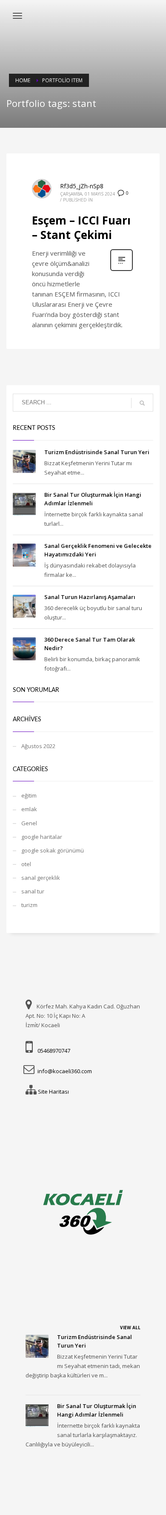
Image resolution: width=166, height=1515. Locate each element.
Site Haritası (53, 1091)
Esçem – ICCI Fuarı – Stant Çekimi (81, 227)
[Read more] (121, 270)
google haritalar (41, 837)
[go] (142, 403)
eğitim (29, 795)
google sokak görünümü (52, 850)
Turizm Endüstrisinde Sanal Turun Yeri (96, 452)
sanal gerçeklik (40, 877)
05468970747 (53, 1050)
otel (26, 864)
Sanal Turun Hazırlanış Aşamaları (89, 597)
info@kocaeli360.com (64, 1071)
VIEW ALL (130, 1328)
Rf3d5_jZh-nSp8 (81, 186)
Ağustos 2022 (38, 746)
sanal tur (32, 891)
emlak (29, 809)
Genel (29, 823)
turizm (29, 905)
